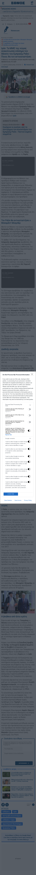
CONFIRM (11, 494)
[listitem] (18, 405)
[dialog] (18, 437)
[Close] (32, 375)
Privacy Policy (28, 500)
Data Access (18, 500)
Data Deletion (8, 500)
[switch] (29, 409)
